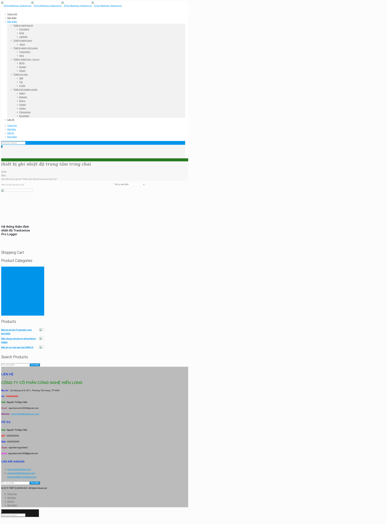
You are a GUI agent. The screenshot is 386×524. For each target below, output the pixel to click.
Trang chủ (12, 125)
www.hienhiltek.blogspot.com (21, 473)
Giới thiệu (11, 129)
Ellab (9, 276)
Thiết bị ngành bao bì (17, 291)
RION (9, 287)
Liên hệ (10, 133)
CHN (9, 268)
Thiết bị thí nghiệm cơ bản (19, 310)
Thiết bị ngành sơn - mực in (20, 302)
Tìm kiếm (35, 365)
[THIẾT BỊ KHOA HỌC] (61, 5)
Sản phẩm (12, 137)
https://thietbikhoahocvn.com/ (25, 414)
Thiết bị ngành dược (16, 295)
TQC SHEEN (12, 313)
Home (3, 171)
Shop (3, 175)
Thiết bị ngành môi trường (19, 298)
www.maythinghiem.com (19, 469)
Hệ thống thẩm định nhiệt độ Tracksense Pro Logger (15, 230)
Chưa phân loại (14, 272)
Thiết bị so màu (14, 306)
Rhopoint (11, 283)
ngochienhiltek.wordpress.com (21, 477)
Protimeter (12, 280)
